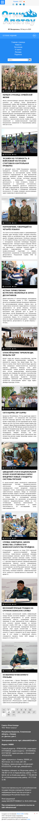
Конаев (15, 1)
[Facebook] (17, 4)
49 (9, 715)
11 (4, 712)
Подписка (18, 54)
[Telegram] (24, 4)
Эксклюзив (18, 47)
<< (4, 710)
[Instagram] (13, 4)
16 (29, 712)
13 (14, 712)
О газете (18, 49)
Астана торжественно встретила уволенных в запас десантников (18, 293)
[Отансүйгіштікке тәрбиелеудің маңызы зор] (19, 337)
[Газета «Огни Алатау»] (19, 17)
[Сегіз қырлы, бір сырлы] (19, 397)
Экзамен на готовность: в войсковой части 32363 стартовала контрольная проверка (16, 162)
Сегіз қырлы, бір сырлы (14, 413)
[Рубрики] (2, 2)
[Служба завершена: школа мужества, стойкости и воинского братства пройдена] (19, 525)
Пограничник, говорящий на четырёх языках (17, 228)
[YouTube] (20, 4)
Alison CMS (20, 814)
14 (19, 712)
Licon (28, 819)
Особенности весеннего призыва (15, 676)
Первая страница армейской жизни (17, 96)
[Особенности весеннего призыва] (19, 655)
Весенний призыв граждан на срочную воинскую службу (18, 609)
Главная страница (18, 42)
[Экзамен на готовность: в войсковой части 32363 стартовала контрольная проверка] (19, 141)
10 (30, 710)
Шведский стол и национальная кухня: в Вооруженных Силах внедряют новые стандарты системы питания (19, 475)
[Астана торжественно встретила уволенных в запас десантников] (19, 273)
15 (24, 712)
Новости (18, 45)
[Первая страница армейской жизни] (19, 77)
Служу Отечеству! (31, 91)
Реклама (18, 52)
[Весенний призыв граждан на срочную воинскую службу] (19, 591)
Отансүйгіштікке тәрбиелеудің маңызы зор (18, 354)
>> (14, 715)
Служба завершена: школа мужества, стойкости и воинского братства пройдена (18, 544)
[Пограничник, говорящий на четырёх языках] (19, 209)
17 (34, 712)
